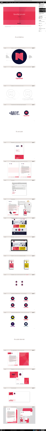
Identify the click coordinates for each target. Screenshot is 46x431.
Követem (44, 8)
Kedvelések (41, 18)
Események (19, 2)
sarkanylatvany (41, 7)
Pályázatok (15, 2)
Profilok (10, 2)
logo (39, 21)
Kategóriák (7, 2)
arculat (40, 21)
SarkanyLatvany (41, 4)
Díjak (12, 2)
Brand (42, 21)
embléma (44, 21)
